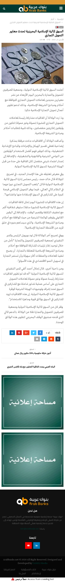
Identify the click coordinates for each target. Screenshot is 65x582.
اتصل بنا (22, 573)
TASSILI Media (39, 563)
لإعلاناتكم (36, 573)
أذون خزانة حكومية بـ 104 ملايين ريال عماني (32, 353)
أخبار (61, 27)
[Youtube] (28, 545)
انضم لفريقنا (9, 569)
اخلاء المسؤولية (28, 569)
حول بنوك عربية (49, 569)
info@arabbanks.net (29, 529)
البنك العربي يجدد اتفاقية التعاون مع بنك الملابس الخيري (31, 366)
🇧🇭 (57, 27)
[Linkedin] (36, 545)
